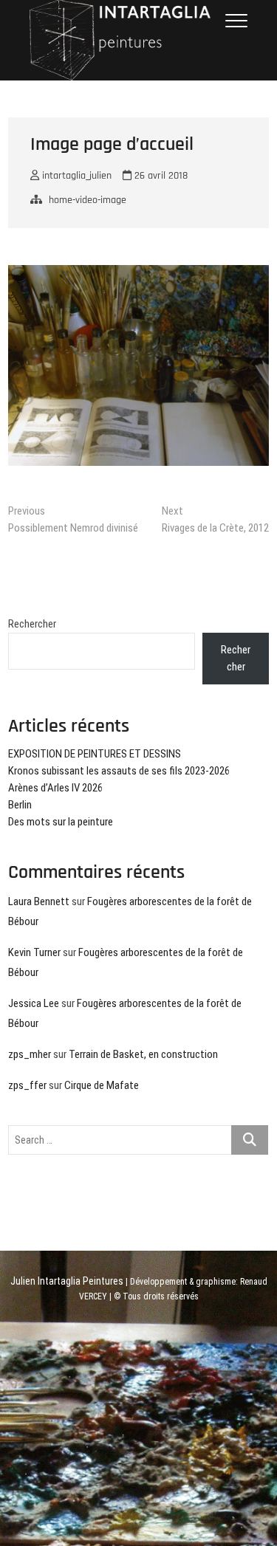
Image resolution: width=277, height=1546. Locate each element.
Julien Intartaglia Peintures (66, 1281)
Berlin (20, 804)
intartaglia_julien (75, 175)
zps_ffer (27, 1085)
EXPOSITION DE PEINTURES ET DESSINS (94, 753)
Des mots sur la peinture (60, 821)
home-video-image (87, 200)
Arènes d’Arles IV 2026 (55, 787)
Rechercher (32, 624)
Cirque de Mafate (101, 1085)
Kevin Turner (34, 952)
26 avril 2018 (159, 175)
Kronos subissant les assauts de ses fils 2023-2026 (119, 770)
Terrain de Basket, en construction (143, 1054)
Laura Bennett (38, 901)
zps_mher (29, 1054)
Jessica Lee (33, 1003)
